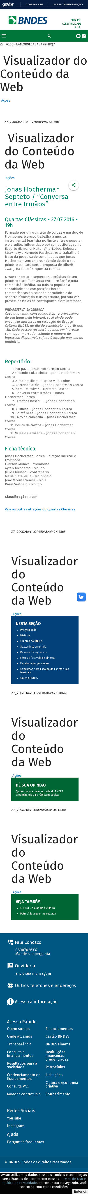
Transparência (19, 1044)
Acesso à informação (68, 4)
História (25, 635)
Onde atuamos (19, 1036)
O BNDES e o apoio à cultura (37, 908)
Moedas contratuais (23, 1094)
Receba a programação (34, 663)
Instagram (15, 1126)
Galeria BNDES (29, 678)
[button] (5, 100)
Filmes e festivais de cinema (37, 657)
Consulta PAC (18, 1086)
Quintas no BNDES (31, 641)
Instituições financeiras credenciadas (57, 1056)
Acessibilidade (71, 23)
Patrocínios (55, 1067)
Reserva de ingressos (33, 652)
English (76, 20)
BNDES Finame (58, 1044)
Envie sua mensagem (33, 973)
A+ (77, 27)
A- (80, 27)
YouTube (14, 1118)
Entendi (80, 1191)
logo (28, 20)
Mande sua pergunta (32, 954)
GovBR (8, 4)
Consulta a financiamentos (20, 1054)
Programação (28, 629)
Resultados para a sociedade (22, 1065)
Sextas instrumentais (33, 646)
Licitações (54, 1075)
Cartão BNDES (57, 1036)
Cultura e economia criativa (62, 1085)
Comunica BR (34, 4)
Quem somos (18, 1029)
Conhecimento (58, 1094)
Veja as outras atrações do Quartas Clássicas (40, 509)
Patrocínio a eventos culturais (38, 913)
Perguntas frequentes (25, 1142)
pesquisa (53, 794)
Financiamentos (59, 1029)
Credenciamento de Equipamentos (23, 1077)
